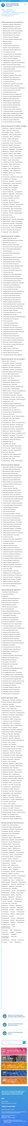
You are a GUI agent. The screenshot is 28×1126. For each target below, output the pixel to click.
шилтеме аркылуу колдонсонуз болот (12, 1094)
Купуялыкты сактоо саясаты (8, 1109)
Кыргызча (3, 1)
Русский (9, 1)
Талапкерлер (9, 9)
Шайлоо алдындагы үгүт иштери (8, 1103)
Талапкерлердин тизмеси (8, 11)
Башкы (2, 9)
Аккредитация (4, 1101)
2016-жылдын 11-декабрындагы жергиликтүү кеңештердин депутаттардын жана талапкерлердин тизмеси (13, 14)
